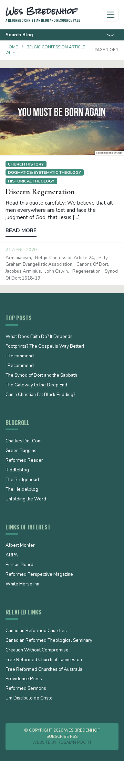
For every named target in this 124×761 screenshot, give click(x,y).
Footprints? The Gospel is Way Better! (45, 346)
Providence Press (24, 679)
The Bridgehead (22, 480)
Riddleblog (17, 470)
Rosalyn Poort (75, 742)
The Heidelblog (22, 489)
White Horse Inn (22, 584)
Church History (26, 164)
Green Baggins (21, 451)
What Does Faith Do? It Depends (39, 337)
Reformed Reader (24, 460)
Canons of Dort (92, 264)
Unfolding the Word (26, 499)
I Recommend (20, 356)
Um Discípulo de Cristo (29, 698)
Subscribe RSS (62, 736)
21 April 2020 (21, 250)
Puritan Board (19, 565)
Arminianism (18, 258)
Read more (21, 230)
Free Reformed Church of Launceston (44, 660)
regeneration (86, 271)
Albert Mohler (20, 545)
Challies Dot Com (24, 441)
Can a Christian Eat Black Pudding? (40, 395)
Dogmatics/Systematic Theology (44, 172)
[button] (13, 52)
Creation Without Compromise (37, 650)
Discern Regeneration (40, 192)
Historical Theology (31, 181)
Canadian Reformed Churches (36, 631)
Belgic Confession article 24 (64, 258)
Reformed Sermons (26, 689)
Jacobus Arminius (23, 271)
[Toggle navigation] (111, 14)
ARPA (12, 555)
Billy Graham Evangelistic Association (57, 261)
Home (12, 47)
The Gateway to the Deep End (36, 385)
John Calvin (56, 271)
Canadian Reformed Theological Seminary (49, 640)
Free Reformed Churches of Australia (44, 670)
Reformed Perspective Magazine (39, 574)
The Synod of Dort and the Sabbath (41, 375)
